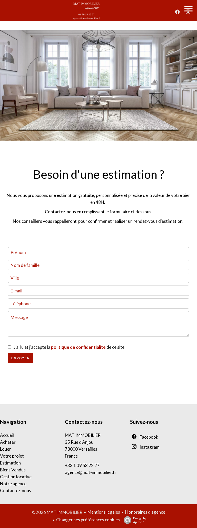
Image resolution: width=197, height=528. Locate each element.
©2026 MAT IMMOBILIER (57, 512)
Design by (139, 520)
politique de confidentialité (78, 347)
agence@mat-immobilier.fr (90, 472)
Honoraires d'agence (145, 512)
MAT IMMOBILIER (83, 435)
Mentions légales (103, 512)
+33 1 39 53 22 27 (82, 465)
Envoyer (20, 358)
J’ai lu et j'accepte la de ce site (69, 347)
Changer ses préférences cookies (88, 519)
